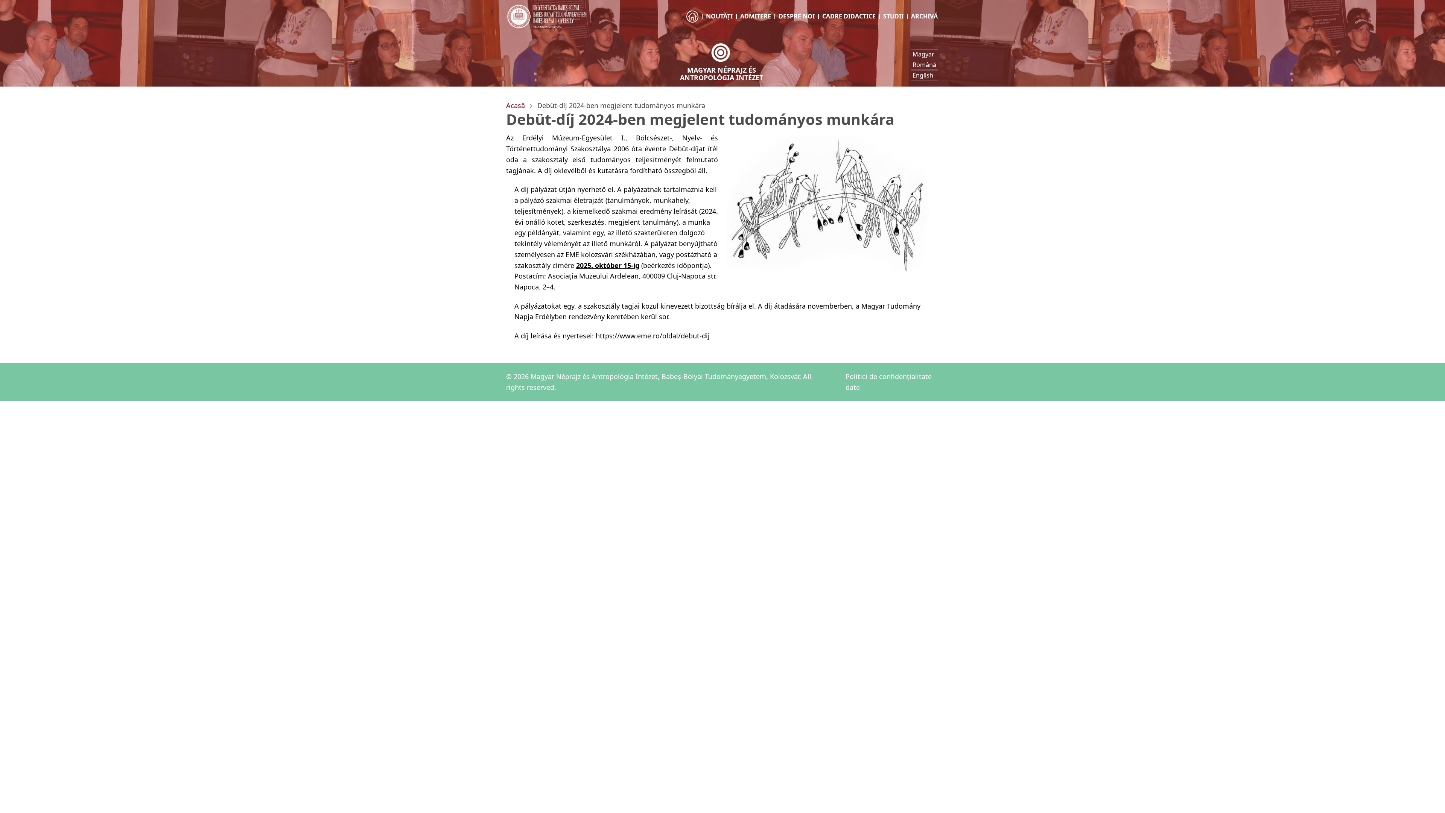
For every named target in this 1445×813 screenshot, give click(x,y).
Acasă (515, 105)
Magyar (923, 54)
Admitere (755, 16)
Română (924, 65)
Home (693, 23)
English (923, 75)
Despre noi (797, 16)
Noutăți (719, 16)
